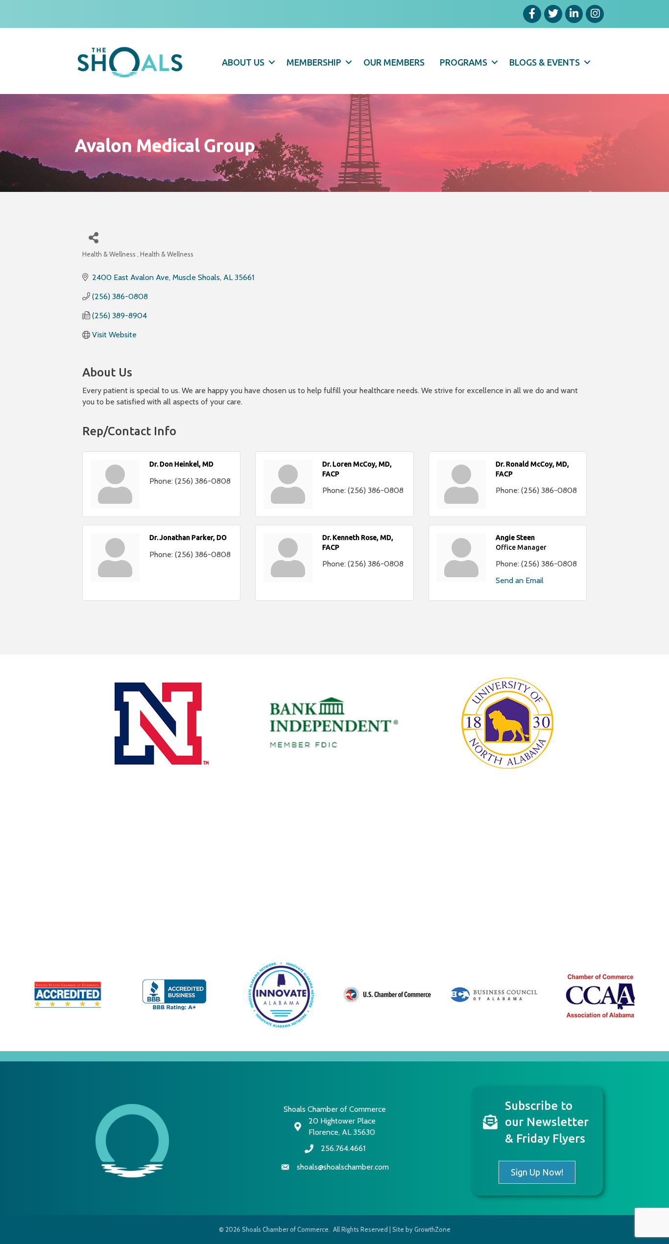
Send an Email (520, 580)
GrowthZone (432, 1229)
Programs (463, 62)
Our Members (394, 62)
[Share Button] (93, 237)
